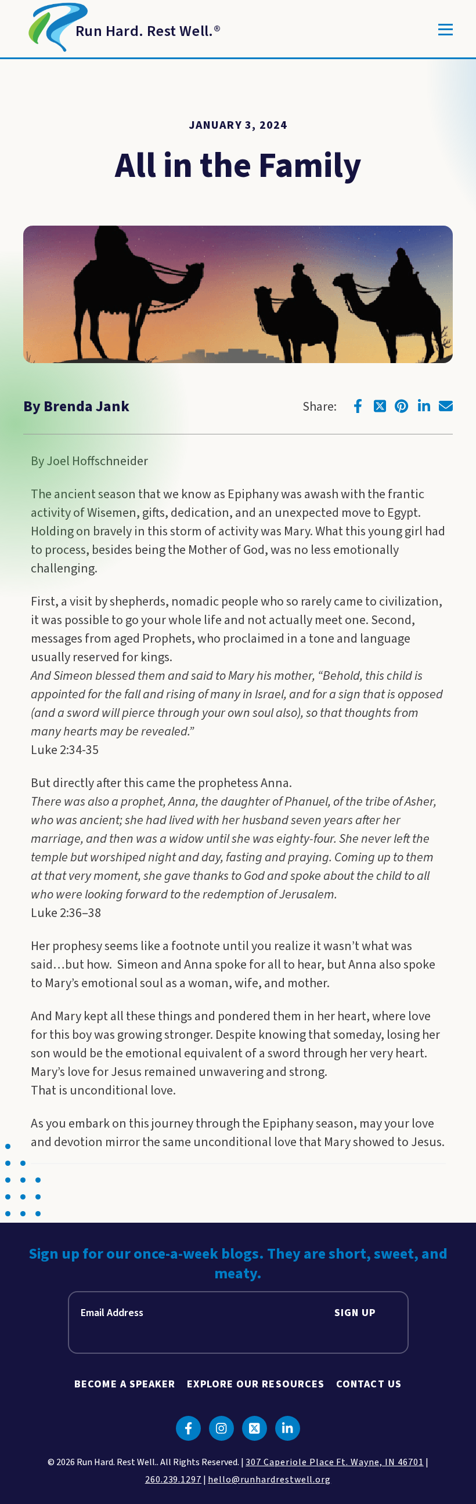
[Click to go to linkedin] (424, 406)
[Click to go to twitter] (380, 406)
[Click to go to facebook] (358, 406)
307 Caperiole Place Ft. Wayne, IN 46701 (334, 1462)
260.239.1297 (173, 1479)
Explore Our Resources (255, 1384)
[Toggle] (445, 29)
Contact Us (369, 1384)
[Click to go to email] (446, 406)
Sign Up (355, 1313)
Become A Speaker (124, 1384)
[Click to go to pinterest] (402, 406)
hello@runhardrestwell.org (269, 1479)
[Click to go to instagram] (221, 1428)
